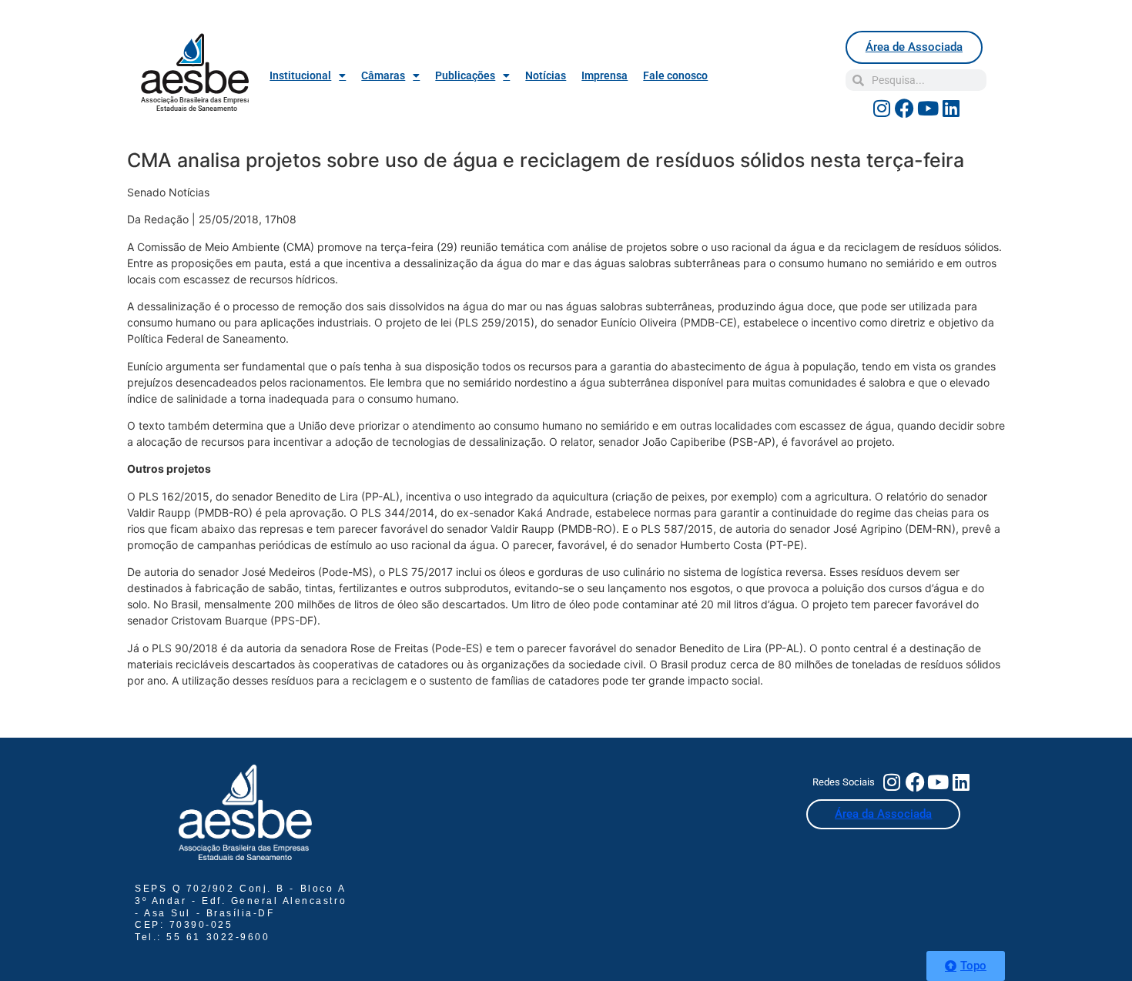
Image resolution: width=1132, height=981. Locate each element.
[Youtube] (927, 107)
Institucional (300, 75)
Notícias (545, 75)
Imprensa (604, 75)
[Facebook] (904, 107)
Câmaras (383, 75)
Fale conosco (675, 75)
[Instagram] (881, 107)
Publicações (465, 75)
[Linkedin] (951, 107)
